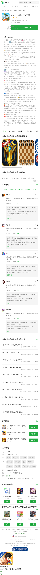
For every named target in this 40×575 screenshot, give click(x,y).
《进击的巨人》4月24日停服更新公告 (13, 382)
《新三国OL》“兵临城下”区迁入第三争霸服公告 (13, 352)
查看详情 (33, 427)
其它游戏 (23, 458)
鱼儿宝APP (20, 496)
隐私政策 (8, 476)
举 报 (1, 572)
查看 (7, 501)
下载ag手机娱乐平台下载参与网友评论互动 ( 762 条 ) (20, 189)
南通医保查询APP (7, 519)
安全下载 (28, 27)
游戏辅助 (33, 466)
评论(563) (12, 131)
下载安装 (24, 20)
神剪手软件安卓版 (32, 519)
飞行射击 (10, 466)
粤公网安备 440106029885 (20, 536)
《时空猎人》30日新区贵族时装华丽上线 (13, 360)
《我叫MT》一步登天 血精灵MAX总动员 (13, 375)
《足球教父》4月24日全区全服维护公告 (13, 367)
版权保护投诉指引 (20, 533)
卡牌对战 (31, 458)
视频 (36, 131)
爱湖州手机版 (7, 496)
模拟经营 (10, 462)
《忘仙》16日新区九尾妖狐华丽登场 (13, 345)
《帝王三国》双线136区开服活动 (12, 412)
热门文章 (21, 131)
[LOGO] (5, 2)
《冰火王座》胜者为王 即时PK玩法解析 (13, 405)
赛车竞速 (15, 458)
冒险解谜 (17, 462)
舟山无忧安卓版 (33, 496)
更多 (36, 184)
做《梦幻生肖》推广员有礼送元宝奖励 (13, 397)
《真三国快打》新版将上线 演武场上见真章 (13, 390)
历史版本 (29, 131)
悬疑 (8, 458)
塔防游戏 (25, 466)
